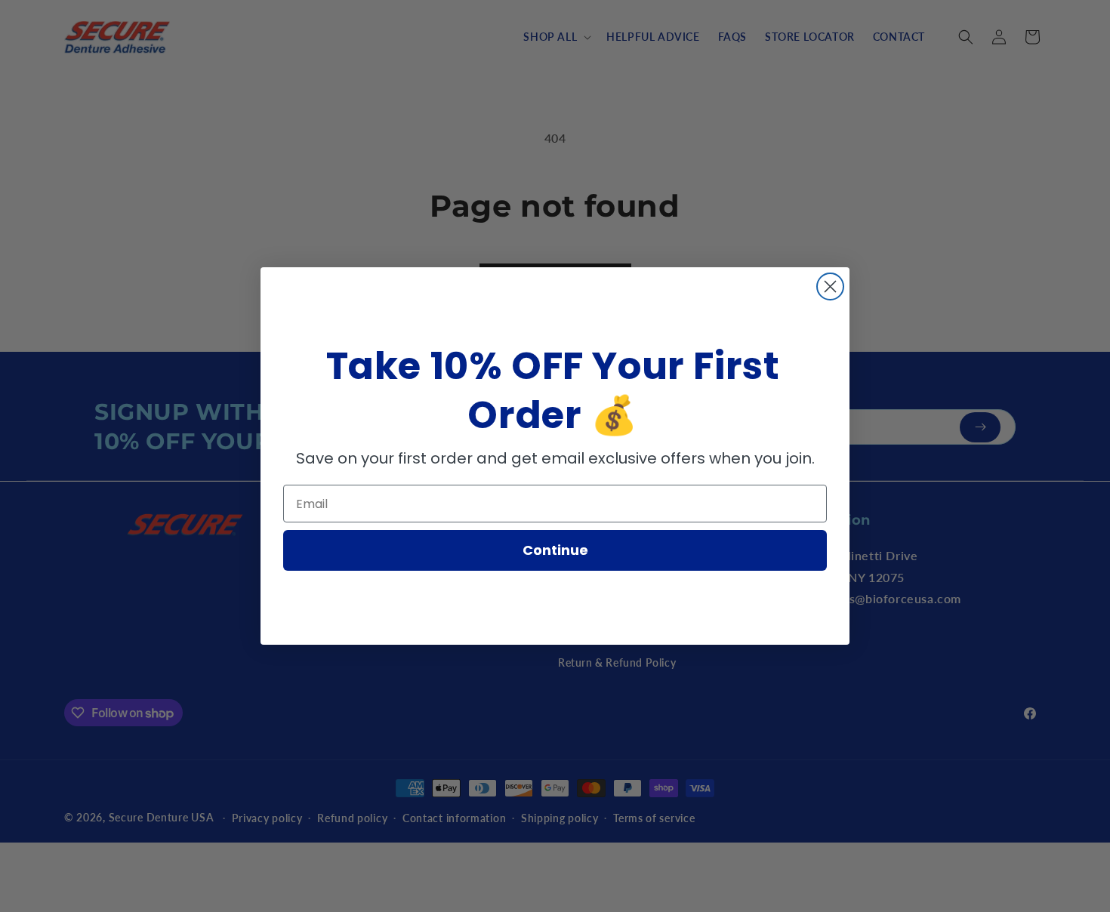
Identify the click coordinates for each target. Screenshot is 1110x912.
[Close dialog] (830, 286)
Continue (555, 550)
